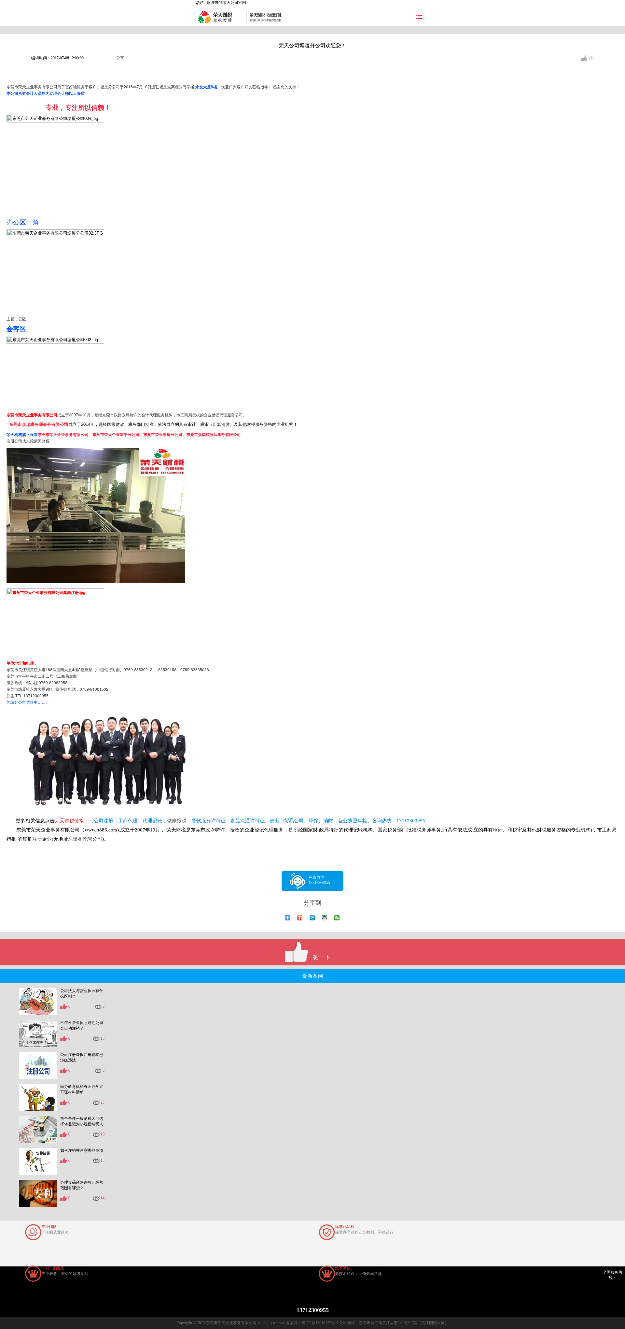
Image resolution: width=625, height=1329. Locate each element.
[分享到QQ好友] (324, 917)
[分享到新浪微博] (300, 917)
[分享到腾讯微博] (312, 917)
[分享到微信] (337, 917)
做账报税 (177, 820)
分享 (120, 58)
